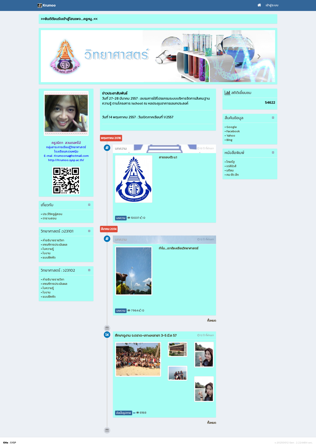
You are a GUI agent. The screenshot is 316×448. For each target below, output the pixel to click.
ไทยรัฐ (230, 162)
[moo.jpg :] (66, 113)
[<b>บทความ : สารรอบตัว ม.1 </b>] (133, 179)
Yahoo (230, 135)
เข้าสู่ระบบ (272, 5)
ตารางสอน (49, 218)
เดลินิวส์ (231, 166)
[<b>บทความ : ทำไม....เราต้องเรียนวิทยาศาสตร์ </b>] (133, 271)
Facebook (233, 131)
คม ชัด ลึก (232, 174)
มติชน (229, 170)
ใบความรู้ (48, 249)
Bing (229, 140)
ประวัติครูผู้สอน (52, 214)
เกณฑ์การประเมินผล (55, 244)
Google (231, 127)
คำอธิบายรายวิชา (53, 240)
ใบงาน (46, 253)
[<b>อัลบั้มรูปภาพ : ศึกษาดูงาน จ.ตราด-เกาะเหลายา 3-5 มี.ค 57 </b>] (138, 359)
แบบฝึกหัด (49, 257)
